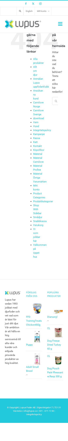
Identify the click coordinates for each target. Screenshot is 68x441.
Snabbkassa (40, 221)
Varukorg (38, 225)
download (38, 118)
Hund (36, 126)
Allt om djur (35, 70)
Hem (35, 122)
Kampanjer (39, 134)
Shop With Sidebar (37, 209)
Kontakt (37, 146)
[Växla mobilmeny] (60, 23)
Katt (35, 142)
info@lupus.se (30, 411)
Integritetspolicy (42, 130)
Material (37, 153)
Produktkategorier (43, 201)
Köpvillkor (38, 149)
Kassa (36, 138)
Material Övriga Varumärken (40, 177)
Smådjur (37, 217)
